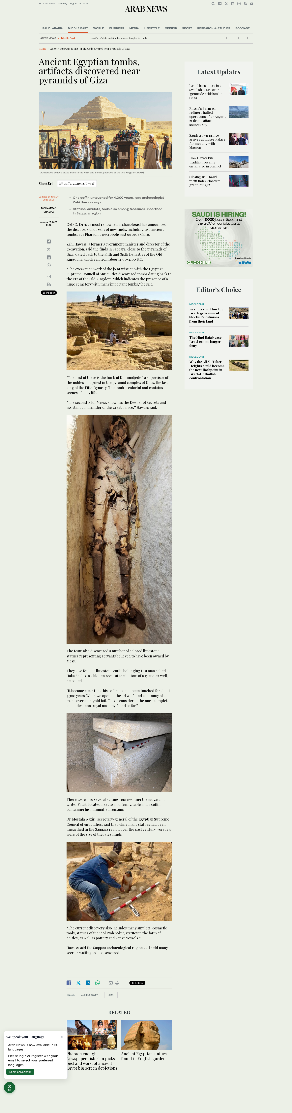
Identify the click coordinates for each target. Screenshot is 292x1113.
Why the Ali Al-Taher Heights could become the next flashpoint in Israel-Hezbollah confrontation (206, 369)
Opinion (171, 28)
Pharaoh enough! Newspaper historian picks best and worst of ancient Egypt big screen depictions (92, 1061)
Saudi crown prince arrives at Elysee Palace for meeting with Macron (207, 141)
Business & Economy (73, 38)
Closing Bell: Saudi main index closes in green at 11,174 (120, 38)
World (98, 28)
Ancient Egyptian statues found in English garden (144, 1056)
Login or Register (20, 1071)
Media (134, 28)
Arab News (49, 3)
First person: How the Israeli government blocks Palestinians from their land (206, 315)
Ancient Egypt (89, 995)
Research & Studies (213, 28)
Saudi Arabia (52, 28)
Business (116, 28)
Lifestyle (152, 28)
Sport (187, 28)
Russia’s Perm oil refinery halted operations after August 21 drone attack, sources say (207, 116)
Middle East (78, 28)
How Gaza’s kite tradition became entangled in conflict (205, 162)
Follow (50, 292)
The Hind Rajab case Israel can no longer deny (205, 341)
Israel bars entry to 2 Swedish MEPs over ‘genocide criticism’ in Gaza (206, 91)
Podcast (242, 28)
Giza (110, 995)
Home (42, 48)
